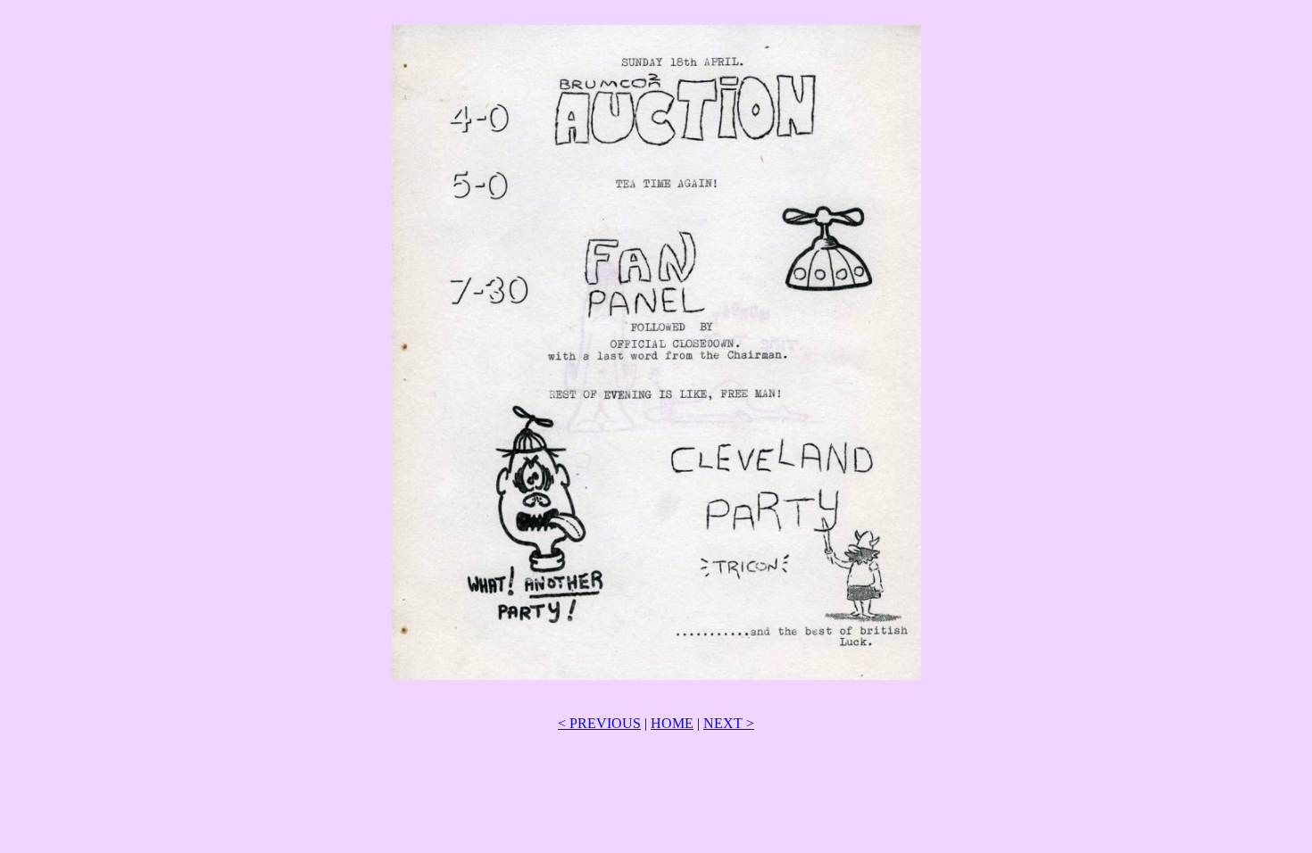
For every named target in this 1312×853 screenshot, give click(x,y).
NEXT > (728, 723)
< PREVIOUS (599, 723)
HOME (672, 723)
